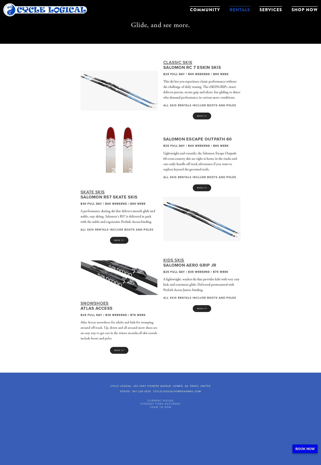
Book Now (305, 449)
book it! (202, 308)
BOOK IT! (119, 240)
